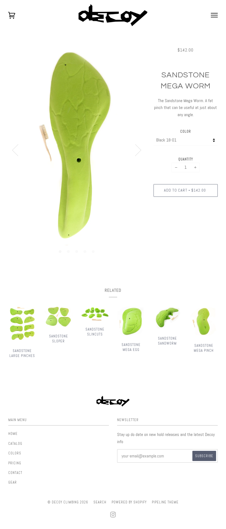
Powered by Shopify (129, 502)
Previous (15, 150)
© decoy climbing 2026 (67, 502)
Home (13, 433)
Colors (14, 453)
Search (99, 502)
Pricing (14, 463)
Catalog (15, 443)
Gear (12, 482)
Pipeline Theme (165, 502)
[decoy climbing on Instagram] (113, 516)
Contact (15, 472)
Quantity (185, 159)
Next (138, 150)
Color (185, 131)
